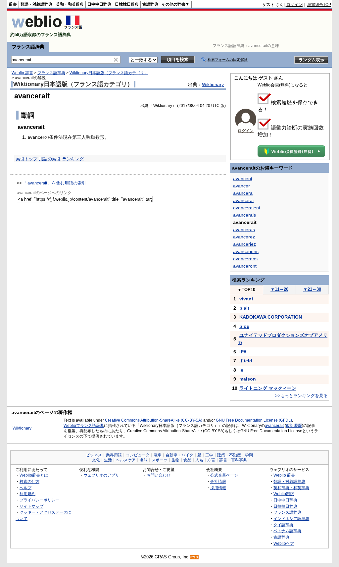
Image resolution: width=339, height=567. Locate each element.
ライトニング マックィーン (267, 388)
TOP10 (246, 289)
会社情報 (218, 481)
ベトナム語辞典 (287, 531)
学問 (249, 455)
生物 (175, 460)
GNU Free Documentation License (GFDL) (254, 420)
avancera (243, 193)
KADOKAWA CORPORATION (270, 317)
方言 (211, 460)
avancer (35, 137)
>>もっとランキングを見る (301, 395)
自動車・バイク (179, 455)
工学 (209, 455)
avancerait (274, 425)
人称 (86, 137)
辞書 (13, 4)
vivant (246, 298)
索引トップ (26, 158)
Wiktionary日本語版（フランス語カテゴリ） (109, 73)
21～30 (312, 289)
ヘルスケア (126, 460)
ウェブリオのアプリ (101, 475)
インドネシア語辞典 (291, 518)
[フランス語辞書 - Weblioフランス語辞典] (46, 28)
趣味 (144, 460)
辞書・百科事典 (233, 460)
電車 (158, 455)
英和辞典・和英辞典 (291, 488)
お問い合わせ (158, 475)
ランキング (73, 158)
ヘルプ (25, 488)
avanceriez (244, 244)
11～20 (279, 289)
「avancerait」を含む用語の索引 (54, 182)
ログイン (294, 4)
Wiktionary (213, 84)
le (241, 370)
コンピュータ (138, 455)
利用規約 (27, 493)
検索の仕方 (29, 481)
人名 (199, 460)
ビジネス (94, 455)
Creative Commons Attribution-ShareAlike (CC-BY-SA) (153, 420)
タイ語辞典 (283, 525)
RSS (194, 557)
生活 (108, 460)
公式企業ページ (224, 475)
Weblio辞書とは (34, 475)
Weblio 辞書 (22, 73)
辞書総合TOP (319, 4)
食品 (187, 460)
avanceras (244, 229)
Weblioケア (283, 543)
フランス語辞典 (28, 46)
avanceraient (246, 207)
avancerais (244, 215)
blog (244, 326)
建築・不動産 (229, 455)
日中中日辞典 (99, 4)
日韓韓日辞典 (127, 4)
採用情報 (218, 488)
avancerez (244, 236)
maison (247, 379)
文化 (96, 460)
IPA (243, 351)
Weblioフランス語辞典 (84, 425)
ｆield (245, 360)
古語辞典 (150, 4)
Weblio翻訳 (283, 493)
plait (244, 308)
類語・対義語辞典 (36, 4)
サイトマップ (31, 506)
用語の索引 (50, 158)
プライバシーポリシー (39, 500)
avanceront (245, 266)
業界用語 (114, 455)
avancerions (246, 251)
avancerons (245, 258)
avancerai (243, 200)
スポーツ (160, 460)
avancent (242, 178)
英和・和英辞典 (70, 4)
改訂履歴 (294, 425)
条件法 (56, 137)
